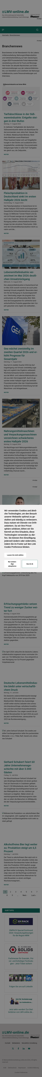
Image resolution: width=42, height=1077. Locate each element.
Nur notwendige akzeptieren (12, 564)
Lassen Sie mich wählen (15, 555)
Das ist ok (29, 564)
